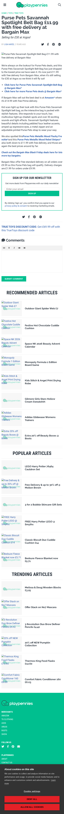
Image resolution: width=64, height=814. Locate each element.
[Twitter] (43, 44)
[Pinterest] (53, 44)
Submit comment (14, 279)
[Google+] (59, 44)
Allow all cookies (32, 807)
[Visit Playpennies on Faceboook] (8, 747)
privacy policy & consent (16, 206)
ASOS (3, 723)
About (4, 759)
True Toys (18, 13)
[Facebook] (48, 44)
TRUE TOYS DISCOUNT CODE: (19, 226)
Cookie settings (32, 791)
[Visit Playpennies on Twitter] (2, 747)
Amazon (5, 715)
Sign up (32, 193)
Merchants (7, 712)
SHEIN (4, 734)
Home (4, 13)
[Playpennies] (32, 5)
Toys (10, 13)
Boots (4, 730)
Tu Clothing (7, 719)
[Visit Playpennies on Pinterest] (13, 747)
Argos (4, 727)
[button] (4, 248)
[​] (32, 261)
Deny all (32, 799)
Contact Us (6, 762)
